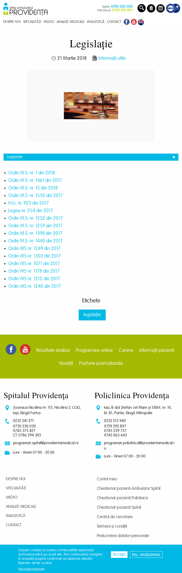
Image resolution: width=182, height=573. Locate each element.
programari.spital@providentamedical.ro (46, 443)
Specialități (16, 488)
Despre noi (15, 479)
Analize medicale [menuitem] (71, 22)
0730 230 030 (24, 426)
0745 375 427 (24, 431)
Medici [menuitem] (49, 22)
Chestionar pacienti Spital (119, 507)
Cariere (126, 350)
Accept (119, 554)
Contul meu (107, 479)
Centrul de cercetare (115, 517)
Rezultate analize (53, 350)
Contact (14, 525)
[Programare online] (160, 8)
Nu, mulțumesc (146, 554)
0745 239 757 (115, 431)
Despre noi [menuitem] (12, 22)
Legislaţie (15, 157)
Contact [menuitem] (114, 22)
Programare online (94, 350)
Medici (11, 497)
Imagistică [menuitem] (96, 22)
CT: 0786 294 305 (27, 435)
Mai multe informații (31, 569)
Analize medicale (21, 507)
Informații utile (112, 58)
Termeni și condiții (112, 526)
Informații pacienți (156, 350)
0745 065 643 (115, 435)
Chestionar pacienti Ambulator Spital (128, 489)
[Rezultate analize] (151, 8)
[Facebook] (126, 21)
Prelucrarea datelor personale (123, 536)
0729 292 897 (115, 426)
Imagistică (15, 516)
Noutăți (66, 363)
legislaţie (92, 315)
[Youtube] (134, 21)
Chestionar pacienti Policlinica (122, 498)
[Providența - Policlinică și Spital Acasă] (25, 8)
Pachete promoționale (101, 363)
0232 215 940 (115, 421)
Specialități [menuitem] (32, 22)
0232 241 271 (23, 421)
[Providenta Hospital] (141, 21)
